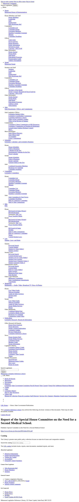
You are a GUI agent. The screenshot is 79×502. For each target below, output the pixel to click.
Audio (18, 290)
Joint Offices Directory (15, 133)
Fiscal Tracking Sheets (15, 216)
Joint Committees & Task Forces (18, 197)
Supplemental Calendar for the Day (19, 152)
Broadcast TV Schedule (15, 168)
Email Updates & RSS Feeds (13, 497)
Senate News (9, 493)
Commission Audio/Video (16, 316)
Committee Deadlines (15, 36)
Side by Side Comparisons (16, 202)
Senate (7, 62)
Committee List (13, 28)
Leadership (11, 19)
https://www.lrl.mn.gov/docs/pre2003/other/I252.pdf (16, 431)
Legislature (8, 385)
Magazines (8, 380)
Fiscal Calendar (13, 154)
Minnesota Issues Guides (16, 361)
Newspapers (8, 382)
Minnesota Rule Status (15, 273)
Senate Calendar (13, 161)
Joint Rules (11, 55)
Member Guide (13, 342)
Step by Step (8, 392)
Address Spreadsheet (14, 60)
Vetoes (10, 235)
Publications (8, 318)
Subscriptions (12, 105)
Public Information (14, 45)
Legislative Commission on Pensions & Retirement (23, 126)
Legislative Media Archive (16, 313)
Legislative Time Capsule (16, 354)
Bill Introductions (13, 212)
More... (10, 130)
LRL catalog (7, 446)
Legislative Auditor (14, 330)
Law (6, 238)
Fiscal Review (12, 359)
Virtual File (51, 385)
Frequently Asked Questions (13, 460)
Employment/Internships (12, 455)
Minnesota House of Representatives (16, 12)
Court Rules (12, 282)
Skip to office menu (20, 1)
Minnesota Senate (10, 64)
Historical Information (11, 454)
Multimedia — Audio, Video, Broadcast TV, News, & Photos (23, 285)
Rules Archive (12, 271)
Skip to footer (30, 1)
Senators (11, 69)
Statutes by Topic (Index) (16, 249)
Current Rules (12, 268)
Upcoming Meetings (14, 31)
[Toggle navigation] (1, 7)
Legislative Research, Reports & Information (18, 320)
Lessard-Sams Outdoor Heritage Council (20, 128)
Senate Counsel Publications (17, 328)
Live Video (11, 290)
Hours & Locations (24, 396)
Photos (10, 297)
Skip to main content (7, 1)
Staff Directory (34, 396)
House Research (13, 43)
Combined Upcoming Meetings (18, 166)
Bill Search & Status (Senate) (17, 219)
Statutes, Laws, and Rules (12, 240)
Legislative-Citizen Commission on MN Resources (23, 124)
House (7, 10)
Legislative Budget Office (16, 114)
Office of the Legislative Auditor (18, 119)
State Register (12, 275)
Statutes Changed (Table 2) (16, 263)
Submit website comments (13, 484)
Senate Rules (12, 98)
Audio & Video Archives (16, 294)
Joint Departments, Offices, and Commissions (18, 109)
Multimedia (8, 283)
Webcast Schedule (14, 292)
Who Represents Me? (15, 24)
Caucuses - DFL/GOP (15, 48)
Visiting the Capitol (10, 457)
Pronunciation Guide (14, 59)
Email (27, 481)
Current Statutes (13, 247)
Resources (16, 392)
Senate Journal (12, 97)
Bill (17, 214)
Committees (8, 171)
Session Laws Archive (15, 259)
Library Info (8, 394)
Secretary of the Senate (15, 90)
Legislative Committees (12, 173)
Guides (7, 387)
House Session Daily (14, 337)
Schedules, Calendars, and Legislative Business (19, 142)
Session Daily (12, 295)
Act (20, 214)
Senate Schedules (13, 157)
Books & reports (13, 365)
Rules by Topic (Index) (15, 269)
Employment (12, 22)
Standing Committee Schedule (17, 33)
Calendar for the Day (14, 150)
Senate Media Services (15, 306)
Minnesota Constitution (15, 278)
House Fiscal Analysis (15, 325)
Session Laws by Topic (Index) (17, 257)
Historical (8, 384)
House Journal (12, 52)
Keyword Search (13, 245)
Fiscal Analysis (13, 41)
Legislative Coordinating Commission (20, 116)
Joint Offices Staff (13, 135)
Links (6, 389)
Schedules (8, 140)
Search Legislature (6, 5)
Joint (6, 107)
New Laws (11, 363)
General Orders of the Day (16, 162)
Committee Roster (13, 29)
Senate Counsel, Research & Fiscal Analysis (21, 92)
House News (9, 492)
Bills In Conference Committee (17, 200)
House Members (13, 17)
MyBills (10, 230)
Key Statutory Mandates (52, 396)
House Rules (12, 54)
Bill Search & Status (14, 228)
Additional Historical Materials (64, 385)
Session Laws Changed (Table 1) (18, 261)
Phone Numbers (9, 482)
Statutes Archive (13, 250)
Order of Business (13, 149)
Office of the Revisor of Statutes (18, 121)
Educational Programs (15, 57)
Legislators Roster (13, 340)
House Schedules (13, 147)
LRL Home (4, 405)
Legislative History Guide (16, 347)
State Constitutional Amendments (18, 280)
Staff (9, 21)
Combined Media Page (15, 311)
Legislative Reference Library (17, 117)
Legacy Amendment (14, 138)
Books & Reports (10, 379)
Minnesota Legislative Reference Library (13, 374)
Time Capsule (43, 385)
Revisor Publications (14, 332)
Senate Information (14, 344)
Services (42, 396)
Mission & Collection (11, 396)
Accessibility (12, 136)
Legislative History (10, 391)
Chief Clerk (12, 40)
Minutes (10, 35)
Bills (6, 204)
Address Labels (13, 104)
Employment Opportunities (68, 396)
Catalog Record (5, 415)
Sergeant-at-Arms (13, 47)
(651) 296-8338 (9, 481)
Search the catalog (6, 443)
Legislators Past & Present (16, 349)
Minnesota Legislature (9, 3)
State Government (17, 385)
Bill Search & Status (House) (17, 211)
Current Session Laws (15, 237)
